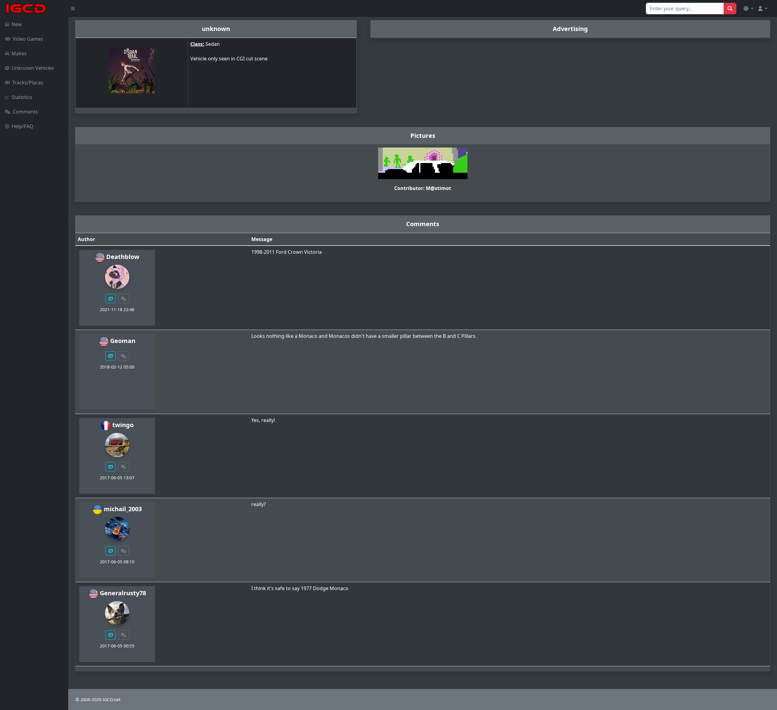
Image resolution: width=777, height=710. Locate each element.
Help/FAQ (22, 126)
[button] (748, 8)
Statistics (22, 97)
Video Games (28, 39)
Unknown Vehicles (33, 68)
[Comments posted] (123, 298)
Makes (19, 53)
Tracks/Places (27, 82)
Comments (25, 111)
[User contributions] (110, 298)
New (17, 24)
